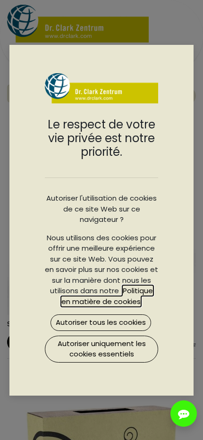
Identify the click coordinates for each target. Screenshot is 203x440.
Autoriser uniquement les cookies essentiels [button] (102, 348)
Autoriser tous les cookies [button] (101, 322)
